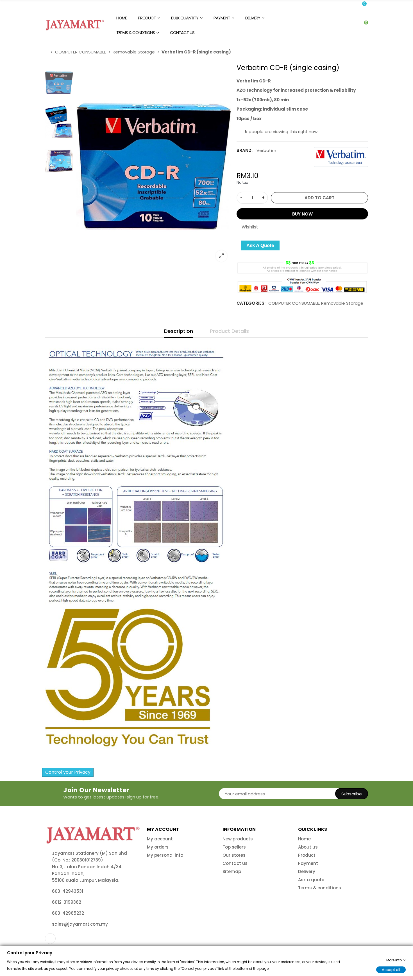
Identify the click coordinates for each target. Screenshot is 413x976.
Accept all (391, 969)
